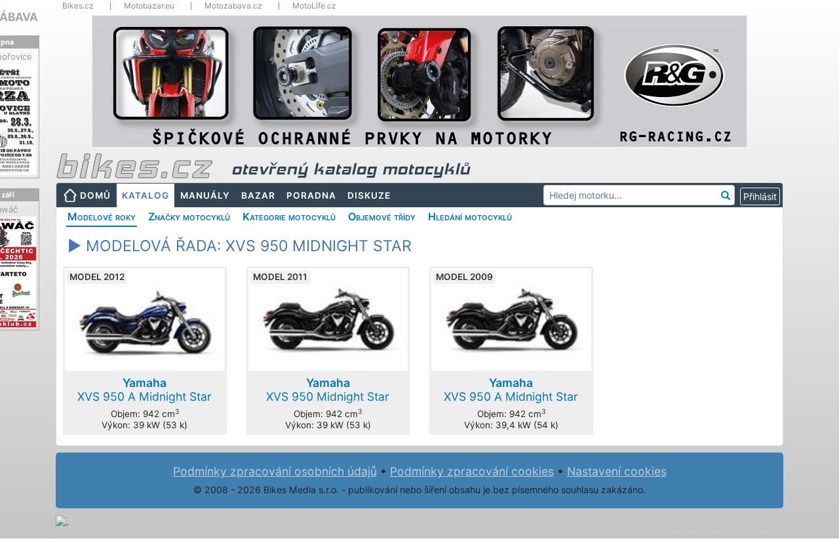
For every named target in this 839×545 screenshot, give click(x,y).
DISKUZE (369, 195)
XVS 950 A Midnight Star (144, 389)
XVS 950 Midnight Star (327, 389)
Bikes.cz (78, 6)
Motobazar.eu (149, 6)
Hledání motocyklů (470, 216)
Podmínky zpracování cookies (472, 471)
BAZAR (258, 195)
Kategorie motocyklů (289, 216)
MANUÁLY (205, 195)
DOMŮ (95, 195)
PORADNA (311, 195)
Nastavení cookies (617, 471)
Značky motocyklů (189, 216)
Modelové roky (102, 216)
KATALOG (145, 195)
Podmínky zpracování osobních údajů (275, 471)
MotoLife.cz (314, 6)
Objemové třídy (382, 216)
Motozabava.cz (233, 6)
